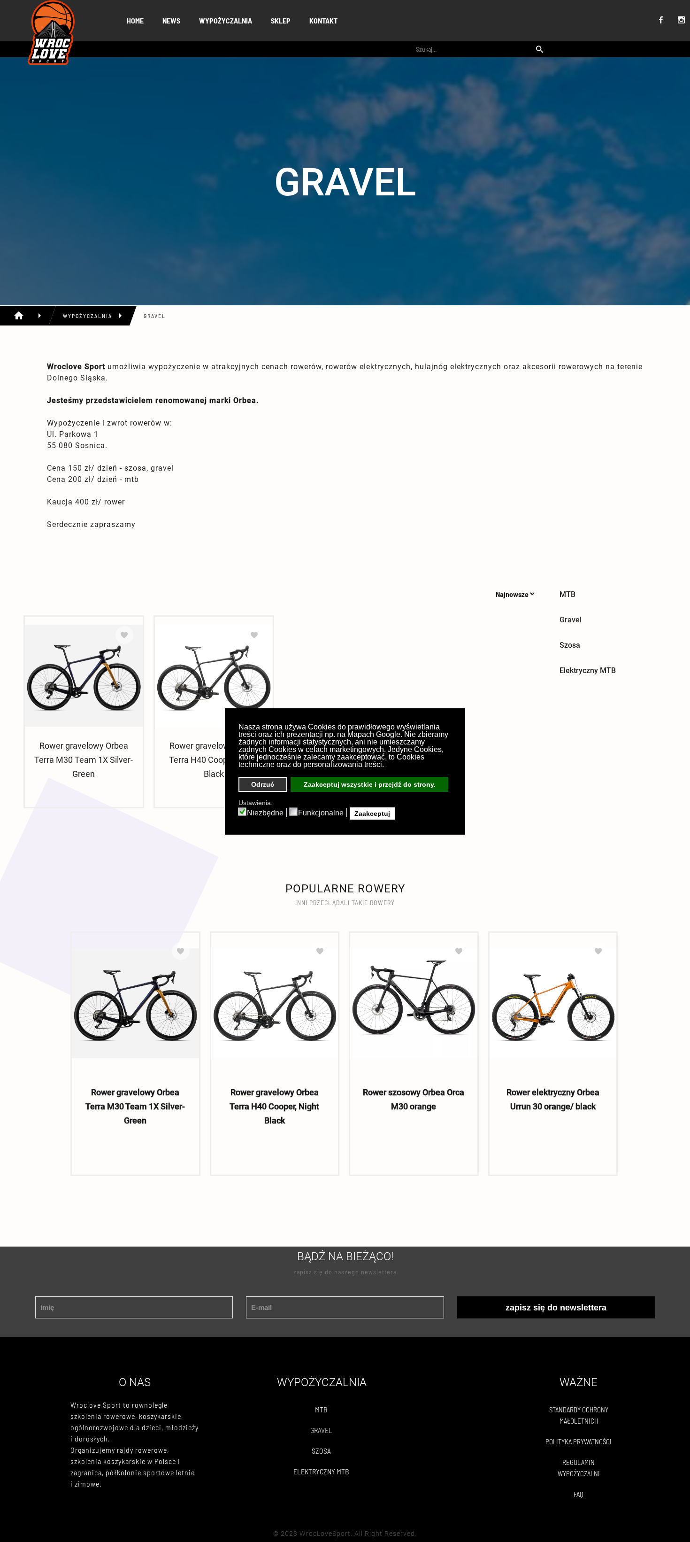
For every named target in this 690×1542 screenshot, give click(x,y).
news (171, 20)
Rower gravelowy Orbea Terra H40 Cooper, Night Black (214, 760)
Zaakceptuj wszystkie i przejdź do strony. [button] (370, 784)
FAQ (578, 1494)
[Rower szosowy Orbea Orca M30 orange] (413, 1003)
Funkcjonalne (321, 813)
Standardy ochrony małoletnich (578, 1415)
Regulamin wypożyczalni (579, 1468)
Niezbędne (265, 813)
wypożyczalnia (225, 20)
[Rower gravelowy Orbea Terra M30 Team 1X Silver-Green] (84, 675)
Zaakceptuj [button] (372, 813)
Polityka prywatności (578, 1441)
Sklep (281, 20)
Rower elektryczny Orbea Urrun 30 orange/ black (552, 1099)
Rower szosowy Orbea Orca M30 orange (413, 1099)
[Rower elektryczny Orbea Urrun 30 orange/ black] (553, 1003)
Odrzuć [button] (262, 784)
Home (135, 20)
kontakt (323, 20)
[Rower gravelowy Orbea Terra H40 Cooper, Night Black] (214, 675)
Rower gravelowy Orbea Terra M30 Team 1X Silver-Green (83, 760)
